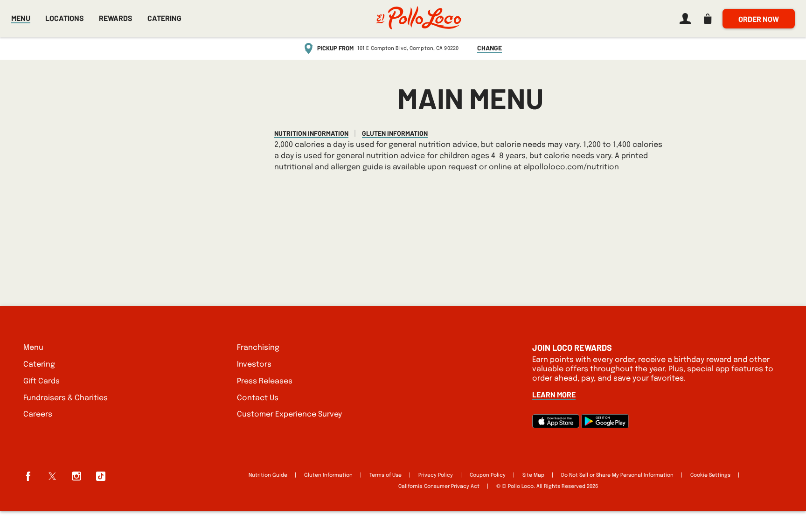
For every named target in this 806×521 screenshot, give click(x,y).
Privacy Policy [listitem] (435, 475)
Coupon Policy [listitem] (488, 475)
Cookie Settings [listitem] (710, 475)
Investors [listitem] (254, 364)
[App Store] (555, 426)
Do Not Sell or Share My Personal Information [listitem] (617, 475)
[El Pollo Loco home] (418, 18)
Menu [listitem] (33, 348)
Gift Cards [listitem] (41, 381)
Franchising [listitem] (258, 348)
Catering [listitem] (39, 364)
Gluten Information (395, 133)
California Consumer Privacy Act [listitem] (438, 486)
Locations (64, 18)
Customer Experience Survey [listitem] (289, 414)
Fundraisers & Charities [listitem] (65, 398)
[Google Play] (605, 426)
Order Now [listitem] (758, 18)
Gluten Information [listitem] (328, 475)
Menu (20, 18)
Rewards (115, 18)
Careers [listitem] (37, 414)
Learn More (554, 394)
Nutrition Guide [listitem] (268, 475)
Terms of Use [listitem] (385, 475)
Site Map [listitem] (533, 475)
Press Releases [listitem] (264, 381)
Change (489, 48)
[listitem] (683, 18)
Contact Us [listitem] (257, 398)
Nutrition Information (311, 133)
